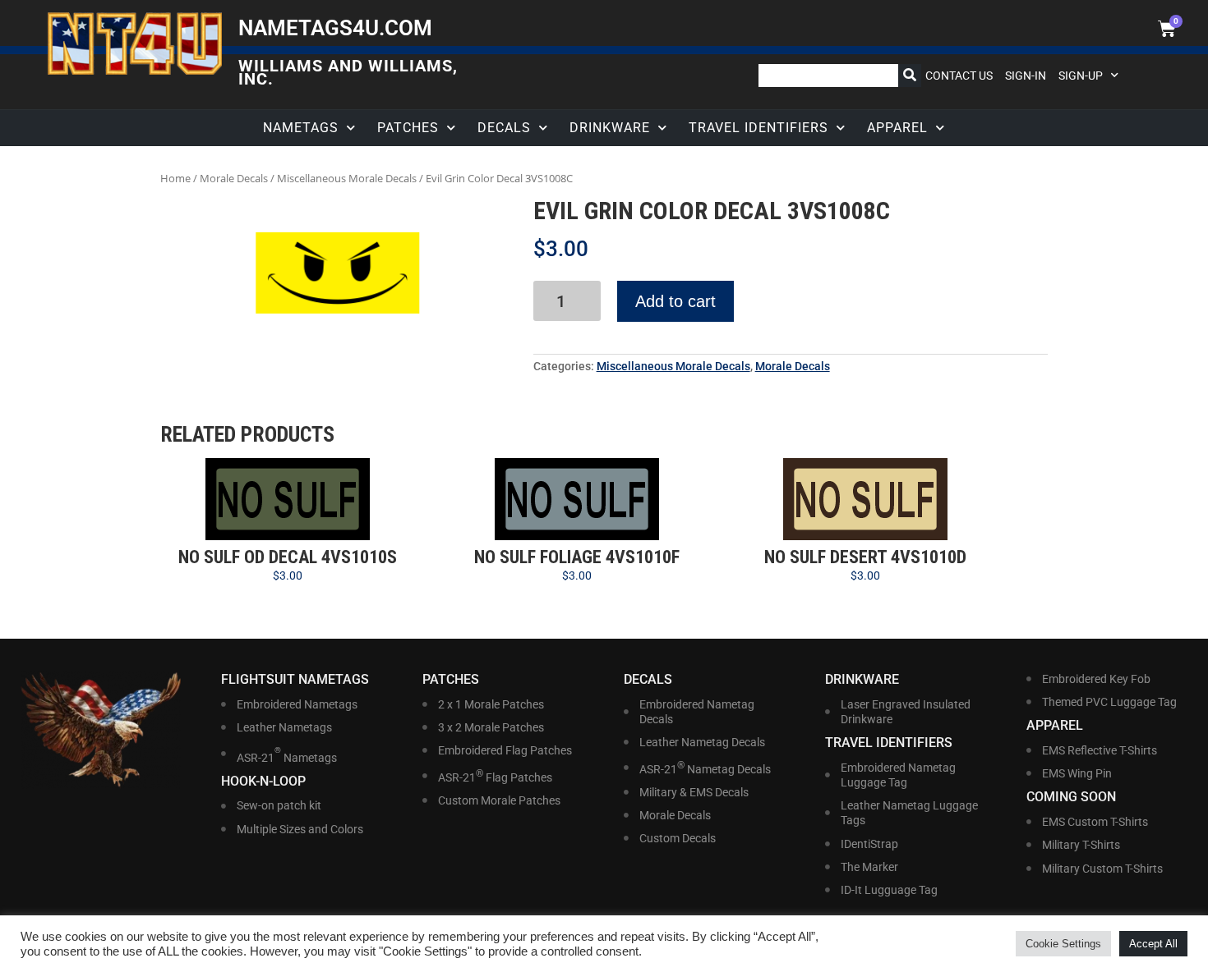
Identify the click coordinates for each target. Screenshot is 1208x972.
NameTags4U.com (335, 28)
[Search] (909, 75)
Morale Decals (234, 178)
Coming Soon (1071, 797)
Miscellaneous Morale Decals (347, 178)
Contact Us (959, 75)
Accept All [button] (1153, 944)
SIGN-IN (1025, 75)
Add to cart (675, 301)
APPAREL (897, 127)
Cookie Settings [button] (1063, 944)
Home (175, 178)
